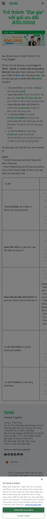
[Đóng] (42, 479)
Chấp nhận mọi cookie (23, 510)
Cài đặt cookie (23, 516)
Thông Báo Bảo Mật (33, 505)
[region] (23, 498)
